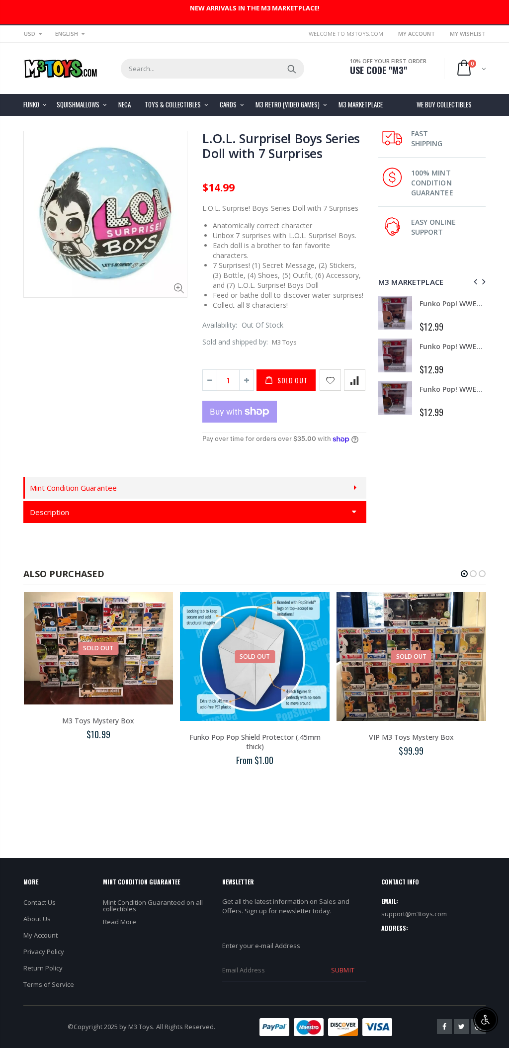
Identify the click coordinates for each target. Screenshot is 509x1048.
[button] (464, 574)
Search (291, 68)
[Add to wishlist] (330, 380)
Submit (342, 969)
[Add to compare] (354, 380)
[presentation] (474, 281)
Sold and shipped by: (235, 342)
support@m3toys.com (414, 913)
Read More (119, 921)
